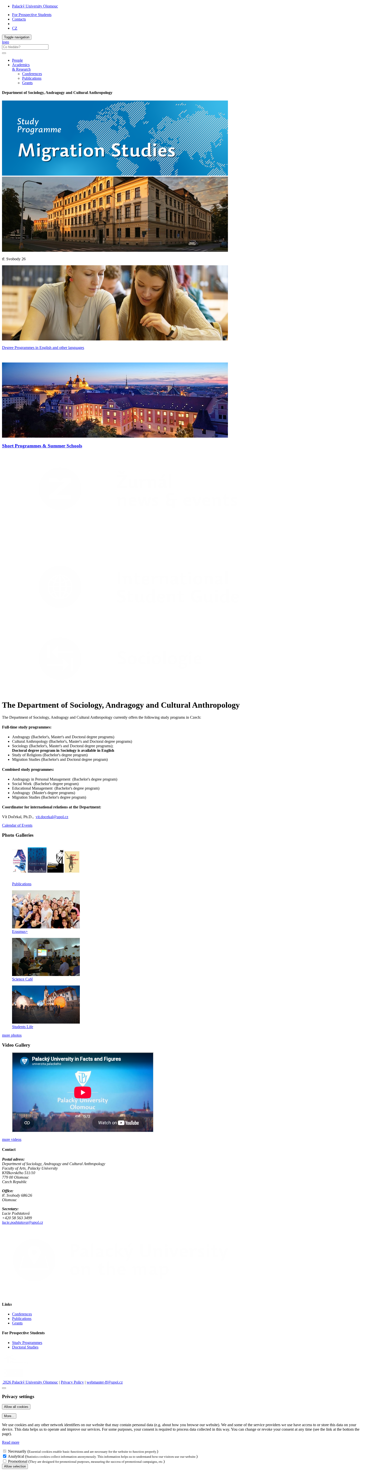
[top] (4, 1388)
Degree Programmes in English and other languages (43, 347)
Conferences (32, 74)
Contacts (19, 19)
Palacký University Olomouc (35, 6)
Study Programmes (27, 1342)
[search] (4, 53)
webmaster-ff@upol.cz (105, 1382)
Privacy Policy (72, 1382)
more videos (11, 1139)
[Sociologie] (144, 693)
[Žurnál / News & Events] (144, 523)
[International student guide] (144, 621)
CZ (14, 28)
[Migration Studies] (52, 549)
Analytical (16, 1456)
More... (9, 1416)
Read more (10, 1442)
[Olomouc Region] (19, 1364)
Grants (27, 83)
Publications (31, 78)
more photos (12, 1035)
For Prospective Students (31, 15)
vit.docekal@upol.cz (52, 817)
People (17, 60)
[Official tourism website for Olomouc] (13, 1378)
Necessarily (17, 1451)
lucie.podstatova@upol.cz (22, 1222)
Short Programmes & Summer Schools (42, 445)
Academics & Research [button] (21, 67)
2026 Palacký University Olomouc (30, 1382)
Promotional (17, 1461)
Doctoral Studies (25, 1347)
